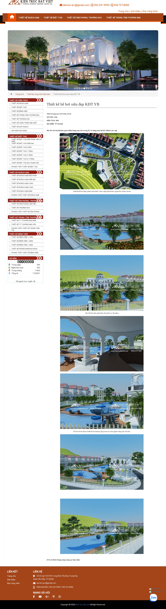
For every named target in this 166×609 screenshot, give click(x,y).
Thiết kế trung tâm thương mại (123, 17)
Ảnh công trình (150, 11)
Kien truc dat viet (82, 605)
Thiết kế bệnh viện (20, 26)
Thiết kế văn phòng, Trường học (84, 17)
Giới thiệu (135, 11)
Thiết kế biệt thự (53, 17)
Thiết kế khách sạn (29, 17)
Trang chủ (123, 11)
